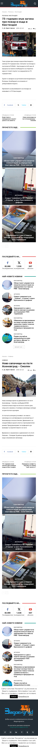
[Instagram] (11, 732)
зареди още (18, 347)
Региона (11, 12)
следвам (19, 261)
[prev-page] (3, 246)
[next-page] (6, 246)
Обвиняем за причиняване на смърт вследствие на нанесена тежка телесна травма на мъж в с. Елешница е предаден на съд (24, 325)
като (7, 261)
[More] (31, 105)
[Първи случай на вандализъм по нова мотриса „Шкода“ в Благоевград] (7, 338)
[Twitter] (33, 732)
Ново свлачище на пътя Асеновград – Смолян (29, 118)
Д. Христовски (9, 28)
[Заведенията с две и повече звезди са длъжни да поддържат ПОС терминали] (19, 223)
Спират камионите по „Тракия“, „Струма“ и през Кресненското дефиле (19, 200)
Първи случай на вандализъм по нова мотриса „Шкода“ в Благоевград (22, 339)
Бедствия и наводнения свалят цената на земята (9, 118)
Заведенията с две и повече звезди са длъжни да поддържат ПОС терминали (19, 237)
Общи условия (27, 741)
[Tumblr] (27, 732)
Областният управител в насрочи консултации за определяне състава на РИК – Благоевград (19, 163)
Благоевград (19, 158)
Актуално (19, 195)
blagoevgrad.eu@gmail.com (19, 727)
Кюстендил (18, 12)
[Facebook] (5, 732)
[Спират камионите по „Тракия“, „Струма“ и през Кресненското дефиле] (19, 186)
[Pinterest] (22, 732)
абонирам (30, 261)
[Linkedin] (16, 732)
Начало (4, 12)
